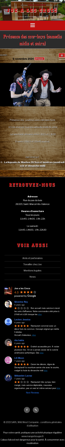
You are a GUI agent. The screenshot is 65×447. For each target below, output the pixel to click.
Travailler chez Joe (32, 264)
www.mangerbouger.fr (32, 436)
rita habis (19, 340)
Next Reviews (32, 392)
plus (40, 314)
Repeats (40, 59)
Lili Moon (19, 357)
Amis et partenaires (32, 258)
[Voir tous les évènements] (62, 55)
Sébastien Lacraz (23, 375)
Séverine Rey (21, 301)
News (32, 276)
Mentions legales (32, 270)
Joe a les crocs (32, 11)
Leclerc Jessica (22, 319)
